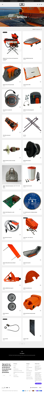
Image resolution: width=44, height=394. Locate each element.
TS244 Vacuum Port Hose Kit (7, 237)
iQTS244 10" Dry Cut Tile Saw (18, 370)
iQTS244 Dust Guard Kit (26, 262)
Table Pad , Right (25, 338)
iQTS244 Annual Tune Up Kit (27, 185)
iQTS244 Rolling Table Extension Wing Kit (9, 262)
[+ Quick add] (40, 49)
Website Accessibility (29, 378)
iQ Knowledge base (29, 370)
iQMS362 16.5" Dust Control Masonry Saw (19, 373)
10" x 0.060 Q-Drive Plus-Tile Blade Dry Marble (30, 212)
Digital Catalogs (28, 373)
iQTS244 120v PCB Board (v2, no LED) (8, 212)
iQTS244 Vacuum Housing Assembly (8, 84)
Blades (15, 367)
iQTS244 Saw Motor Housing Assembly (29, 313)
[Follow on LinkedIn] (9, 387)
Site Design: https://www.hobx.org (13, 390)
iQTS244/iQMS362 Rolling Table (28, 58)
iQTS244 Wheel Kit (6, 313)
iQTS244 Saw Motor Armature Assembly (9, 160)
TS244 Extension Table (26, 84)
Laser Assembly (5, 338)
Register (27, 365)
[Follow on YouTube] (7, 387)
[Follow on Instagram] (4, 387)
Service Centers (28, 372)
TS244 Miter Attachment (6, 135)
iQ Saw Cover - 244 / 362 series (28, 237)
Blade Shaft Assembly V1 (27, 160)
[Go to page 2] (24, 344)
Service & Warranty (29, 367)
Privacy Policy (28, 375)
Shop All (15, 365)
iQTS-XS (24, 135)
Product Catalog (16, 376)
